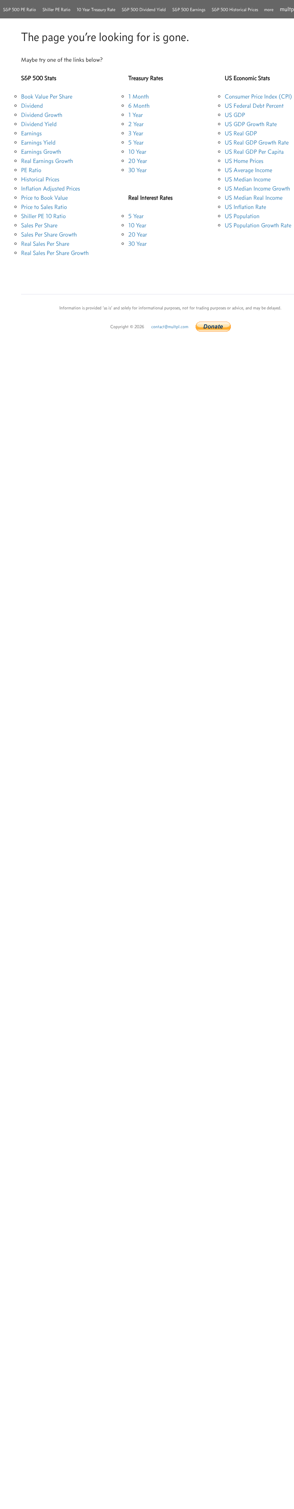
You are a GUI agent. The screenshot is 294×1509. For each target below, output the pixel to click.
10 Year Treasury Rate (96, 9)
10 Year (137, 151)
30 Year (137, 170)
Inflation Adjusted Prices (50, 188)
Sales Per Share (39, 225)
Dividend (32, 105)
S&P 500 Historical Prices (235, 9)
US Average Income (248, 170)
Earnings (31, 133)
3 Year (135, 133)
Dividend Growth (41, 114)
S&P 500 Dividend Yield (144, 9)
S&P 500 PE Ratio (19, 9)
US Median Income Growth (257, 188)
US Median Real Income (254, 197)
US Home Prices (244, 160)
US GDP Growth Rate (251, 124)
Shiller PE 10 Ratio (43, 216)
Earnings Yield (38, 142)
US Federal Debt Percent (254, 105)
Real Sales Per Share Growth (55, 252)
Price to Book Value (44, 197)
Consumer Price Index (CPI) (258, 96)
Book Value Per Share (46, 96)
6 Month (139, 105)
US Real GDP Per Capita (254, 151)
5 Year (136, 142)
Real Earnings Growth (47, 160)
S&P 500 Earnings (188, 9)
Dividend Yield (39, 124)
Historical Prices (40, 179)
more (268, 9)
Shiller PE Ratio (56, 9)
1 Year (135, 114)
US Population (242, 216)
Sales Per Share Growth (49, 234)
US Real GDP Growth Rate (257, 142)
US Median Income (248, 179)
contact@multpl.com (169, 326)
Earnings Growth (41, 151)
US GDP (235, 114)
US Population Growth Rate (258, 225)
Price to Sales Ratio (44, 206)
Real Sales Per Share (45, 243)
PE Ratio (31, 170)
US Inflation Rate (245, 206)
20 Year (137, 160)
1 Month (138, 96)
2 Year (136, 124)
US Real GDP (241, 133)
